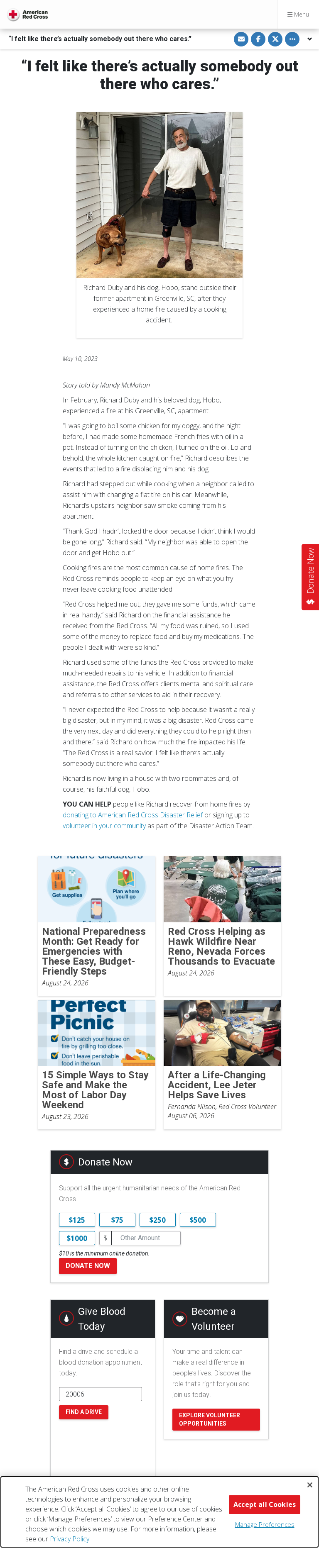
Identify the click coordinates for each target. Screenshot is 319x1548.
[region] (159, 1512)
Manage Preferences (264, 1524)
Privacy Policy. (70, 1538)
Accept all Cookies (264, 1504)
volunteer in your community (104, 825)
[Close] (310, 1485)
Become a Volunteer (213, 1319)
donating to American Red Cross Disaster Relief (133, 814)
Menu (300, 14)
